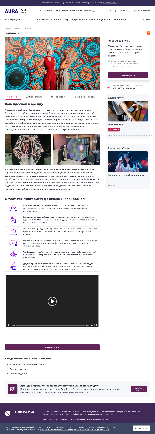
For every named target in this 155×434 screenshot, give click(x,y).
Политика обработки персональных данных (89, 419)
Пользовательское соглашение (55, 419)
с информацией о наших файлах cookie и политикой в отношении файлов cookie (74, 430)
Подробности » (110, 3)
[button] (52, 301)
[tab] (109, 135)
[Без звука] (92, 325)
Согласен (139, 428)
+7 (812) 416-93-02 (117, 11)
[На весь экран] (95, 325)
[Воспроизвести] (9, 325)
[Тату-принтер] (128, 116)
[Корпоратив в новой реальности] (128, 166)
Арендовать (126, 75)
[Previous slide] (111, 111)
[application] (52, 301)
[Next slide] (143, 111)
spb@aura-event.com (141, 11)
